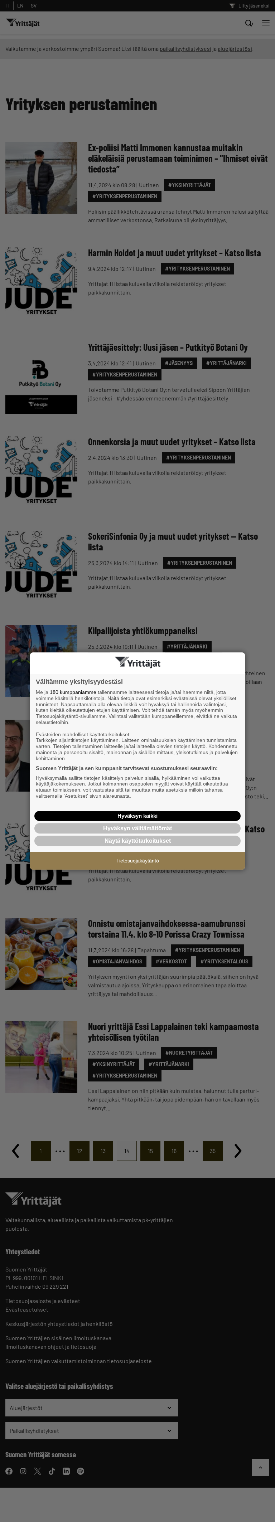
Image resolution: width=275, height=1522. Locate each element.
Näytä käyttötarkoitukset (138, 841)
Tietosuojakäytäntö (137, 861)
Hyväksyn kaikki (137, 816)
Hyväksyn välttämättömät (137, 828)
